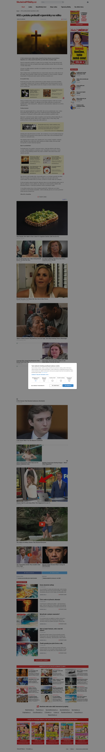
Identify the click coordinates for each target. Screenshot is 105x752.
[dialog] (52, 376)
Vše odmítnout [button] (55, 385)
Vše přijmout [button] (68, 385)
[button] (52, 374)
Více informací (44, 372)
